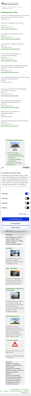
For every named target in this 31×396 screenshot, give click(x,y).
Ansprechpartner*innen (7, 8)
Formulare (14, 370)
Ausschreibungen (10, 367)
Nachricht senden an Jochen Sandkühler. (11, 39)
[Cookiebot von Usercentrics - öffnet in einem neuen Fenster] (22, 168)
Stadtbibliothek (9, 382)
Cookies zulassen (15, 227)
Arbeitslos (20, 241)
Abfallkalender (9, 363)
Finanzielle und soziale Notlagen (14, 244)
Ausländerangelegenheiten (14, 154)
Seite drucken (24, 389)
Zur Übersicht (9, 357)
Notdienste (19, 377)
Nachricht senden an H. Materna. (9, 60)
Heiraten (20, 237)
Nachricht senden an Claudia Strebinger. (10, 49)
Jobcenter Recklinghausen (12, 372)
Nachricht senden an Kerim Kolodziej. (10, 107)
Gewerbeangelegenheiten (14, 159)
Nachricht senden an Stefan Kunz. (9, 29)
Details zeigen (22, 214)
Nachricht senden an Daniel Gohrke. (10, 72)
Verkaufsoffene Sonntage (12, 384)
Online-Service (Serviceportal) (14, 162)
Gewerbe (8, 241)
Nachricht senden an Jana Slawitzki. (9, 126)
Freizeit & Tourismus (12, 7)
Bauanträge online (10, 368)
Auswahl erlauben (15, 223)
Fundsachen (20, 370)
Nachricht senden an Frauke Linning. (10, 95)
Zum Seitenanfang (14, 389)
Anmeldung (16, 363)
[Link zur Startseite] (10, 4)
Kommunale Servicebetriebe (13, 375)
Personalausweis (17, 378)
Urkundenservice (12, 161)
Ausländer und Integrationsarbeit (14, 365)
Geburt (7, 239)
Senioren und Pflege (11, 242)
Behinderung (14, 241)
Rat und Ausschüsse (10, 380)
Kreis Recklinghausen (11, 377)
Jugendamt (8, 373)
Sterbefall (12, 239)
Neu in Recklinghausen (11, 237)
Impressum (6, 391)
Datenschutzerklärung (17, 391)
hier (12, 352)
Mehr (16, 263)
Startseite (4, 7)
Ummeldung (17, 382)
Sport (20, 7)
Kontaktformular (11, 164)
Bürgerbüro (8, 370)
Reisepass (18, 380)
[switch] (27, 198)
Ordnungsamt (9, 378)
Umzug (17, 239)
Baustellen (17, 368)
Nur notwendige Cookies (15, 219)
